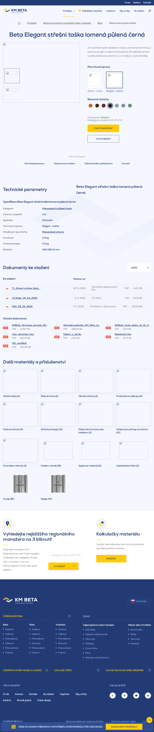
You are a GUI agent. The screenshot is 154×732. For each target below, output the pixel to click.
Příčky (133, 634)
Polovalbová (11, 638)
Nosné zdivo (136, 629)
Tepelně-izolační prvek (96, 634)
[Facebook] (113, 695)
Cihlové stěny (63, 670)
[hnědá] (97, 106)
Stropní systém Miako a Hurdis (22, 670)
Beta (99, 23)
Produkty (32, 23)
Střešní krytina (13, 616)
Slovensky (141, 601)
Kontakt (126, 163)
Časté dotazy (44, 700)
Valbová (9, 634)
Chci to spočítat (103, 128)
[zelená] (130, 106)
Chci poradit (103, 138)
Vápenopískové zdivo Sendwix (98, 625)
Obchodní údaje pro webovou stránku (84, 721)
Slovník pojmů (24, 700)
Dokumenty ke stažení (64, 163)
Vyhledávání (149, 11)
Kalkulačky (124, 726)
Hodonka (60, 624)
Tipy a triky (81, 694)
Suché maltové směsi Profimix (125, 670)
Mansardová (11, 648)
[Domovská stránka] (19, 23)
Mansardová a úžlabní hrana (57, 208)
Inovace (19, 694)
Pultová (9, 652)
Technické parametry (34, 163)
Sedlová (9, 629)
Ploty (87, 652)
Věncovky (90, 638)
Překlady (89, 643)
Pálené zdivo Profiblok (139, 625)
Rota (31, 624)
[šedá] (117, 106)
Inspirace (64, 694)
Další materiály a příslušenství (98, 163)
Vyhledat (59, 566)
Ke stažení (48, 694)
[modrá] (123, 106)
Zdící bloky (90, 629)
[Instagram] (125, 695)
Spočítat (111, 558)
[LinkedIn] (148, 695)
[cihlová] (91, 106)
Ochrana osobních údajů (123, 721)
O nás (6, 694)
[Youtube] (136, 695)
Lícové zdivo (91, 648)
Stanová (9, 643)
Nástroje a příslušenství (97, 657)
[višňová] (104, 106)
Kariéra (7, 700)
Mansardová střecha (53, 231)
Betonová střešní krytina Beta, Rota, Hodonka (67, 23)
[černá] (110, 106)
